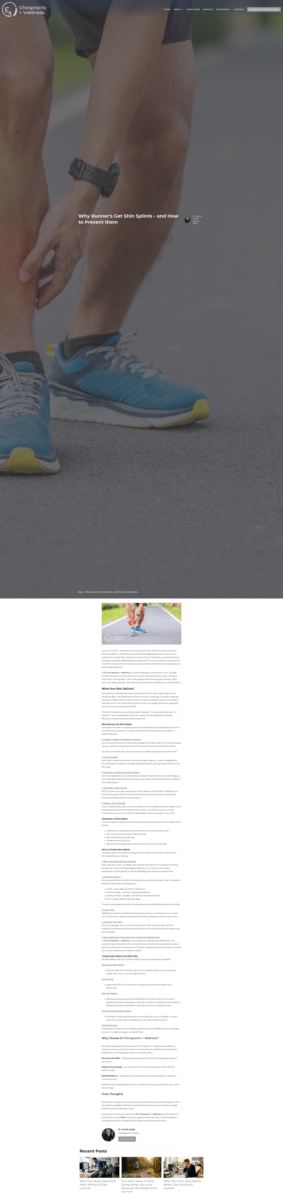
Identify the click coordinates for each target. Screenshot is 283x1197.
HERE (123, 1117)
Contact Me (127, 1139)
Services (208, 9)
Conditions (193, 9)
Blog (80, 592)
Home (167, 9)
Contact (239, 9)
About (177, 9)
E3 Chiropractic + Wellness (117, 673)
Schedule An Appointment (264, 9)
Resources (222, 9)
